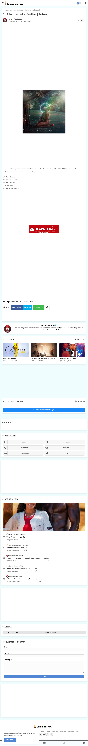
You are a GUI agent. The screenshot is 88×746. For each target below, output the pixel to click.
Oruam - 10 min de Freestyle (16, 548)
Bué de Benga (48, 325)
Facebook (17, 307)
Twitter (28, 307)
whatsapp (66, 442)
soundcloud (25, 453)
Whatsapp (39, 307)
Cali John (24, 302)
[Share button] (47, 307)
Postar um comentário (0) (44, 410)
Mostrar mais (80, 339)
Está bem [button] (10, 740)
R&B (14, 10)
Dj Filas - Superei (9, 358)
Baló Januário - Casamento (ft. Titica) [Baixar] (24, 579)
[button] (86, 3)
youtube (66, 448)
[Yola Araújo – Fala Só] (44, 517)
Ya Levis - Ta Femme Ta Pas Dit (43, 358)
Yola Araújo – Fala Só (15, 537)
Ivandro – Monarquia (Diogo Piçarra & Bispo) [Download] (28, 558)
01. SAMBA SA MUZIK (11, 633)
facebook (24, 442)
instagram (25, 448)
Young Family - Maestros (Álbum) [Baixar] (22, 569)
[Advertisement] (44, 72)
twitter (66, 453)
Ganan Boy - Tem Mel (67, 358)
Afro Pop (14, 302)
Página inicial (7, 10)
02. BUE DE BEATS (51, 633)
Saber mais (18, 735)
